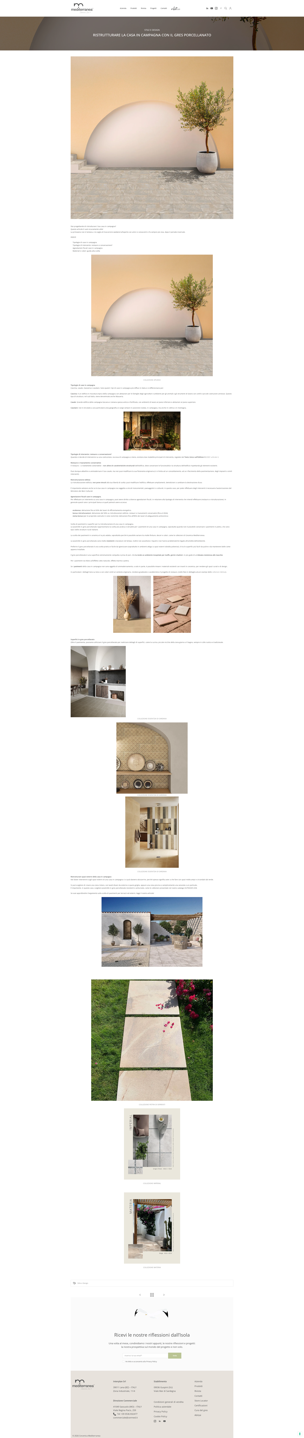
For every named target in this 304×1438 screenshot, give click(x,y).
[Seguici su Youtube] (211, 8)
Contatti (164, 8)
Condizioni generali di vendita (168, 1401)
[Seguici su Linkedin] (207, 8)
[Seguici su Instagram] (216, 8)
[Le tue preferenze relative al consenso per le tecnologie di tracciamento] (300, 1434)
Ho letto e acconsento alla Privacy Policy (141, 1361)
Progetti (153, 8)
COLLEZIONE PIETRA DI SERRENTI (152, 1104)
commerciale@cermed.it (125, 1417)
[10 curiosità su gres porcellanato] (164, 1294)
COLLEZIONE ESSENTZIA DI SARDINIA (152, 718)
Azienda (123, 8)
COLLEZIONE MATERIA (152, 1267)
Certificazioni (201, 1405)
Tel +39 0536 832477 (127, 1413)
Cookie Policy (160, 1416)
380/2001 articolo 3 (210, 457)
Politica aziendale (162, 1406)
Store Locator (201, 1400)
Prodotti (134, 8)
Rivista (143, 8)
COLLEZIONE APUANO (152, 380)
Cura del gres (201, 1410)
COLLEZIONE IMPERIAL (152, 1183)
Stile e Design (152, 29)
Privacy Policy (160, 1411)
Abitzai (198, 1415)
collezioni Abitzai (219, 572)
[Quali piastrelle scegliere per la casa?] (140, 1294)
